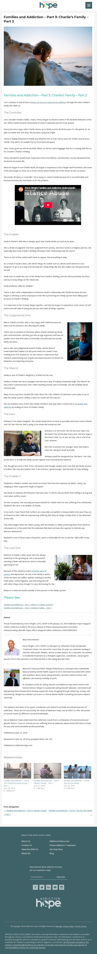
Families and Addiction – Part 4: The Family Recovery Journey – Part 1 (16, 783)
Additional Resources (59, 841)
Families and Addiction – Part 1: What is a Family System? (28, 604)
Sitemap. (58, 926)
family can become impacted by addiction (48, 102)
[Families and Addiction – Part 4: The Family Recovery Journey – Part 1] (17, 771)
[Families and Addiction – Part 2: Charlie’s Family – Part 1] (47, 771)
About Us (25, 841)
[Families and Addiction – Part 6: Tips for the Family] (77, 771)
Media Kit (25, 853)
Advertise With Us (29, 849)
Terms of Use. (81, 926)
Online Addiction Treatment (63, 845)
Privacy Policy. (68, 926)
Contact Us (26, 845)
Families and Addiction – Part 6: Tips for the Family (76, 781)
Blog (52, 853)
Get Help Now (56, 849)
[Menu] (88, 5)
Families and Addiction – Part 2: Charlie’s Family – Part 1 (28, 608)
